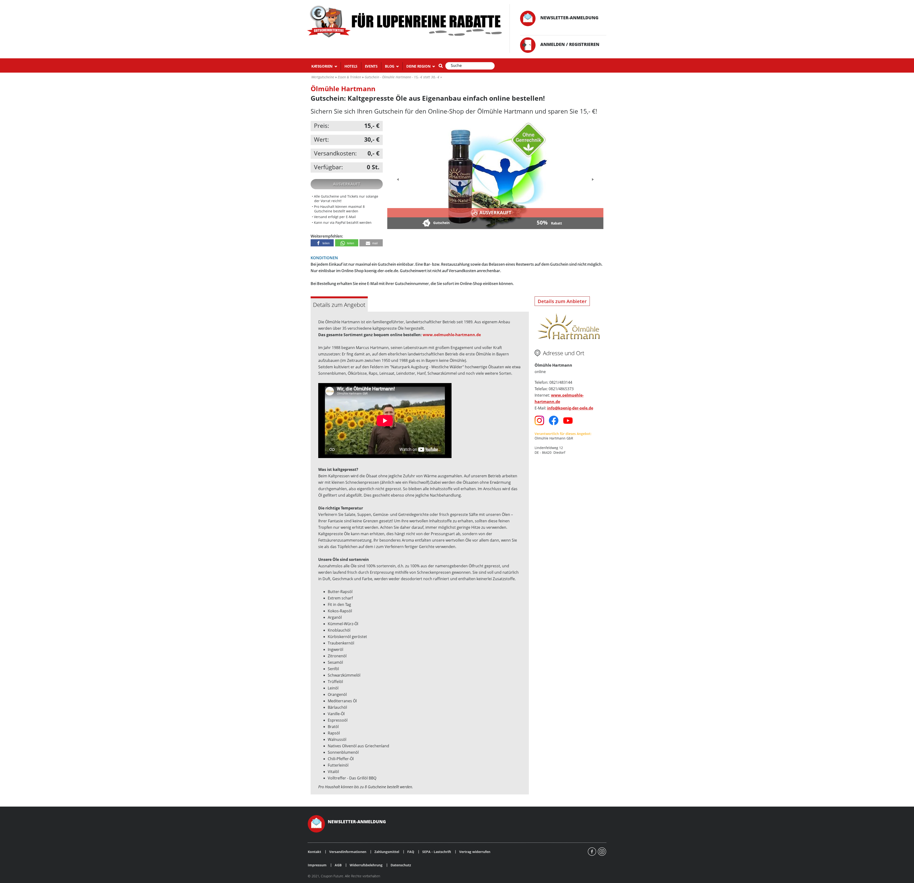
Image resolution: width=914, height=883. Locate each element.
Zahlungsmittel (386, 852)
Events (371, 66)
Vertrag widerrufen (474, 852)
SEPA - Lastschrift (436, 852)
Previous (398, 179)
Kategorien (322, 66)
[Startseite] (404, 21)
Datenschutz (401, 865)
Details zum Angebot (339, 305)
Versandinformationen (347, 852)
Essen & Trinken (349, 77)
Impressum (317, 865)
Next (592, 178)
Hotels (350, 66)
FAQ (410, 852)
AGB (338, 865)
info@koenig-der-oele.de (570, 408)
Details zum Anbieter (562, 301)
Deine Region (418, 66)
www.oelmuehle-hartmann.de (452, 334)
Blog (390, 66)
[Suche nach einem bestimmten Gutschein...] (440, 65)
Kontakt (314, 852)
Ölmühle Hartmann (343, 88)
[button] (322, 242)
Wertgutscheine (322, 77)
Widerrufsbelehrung (366, 865)
